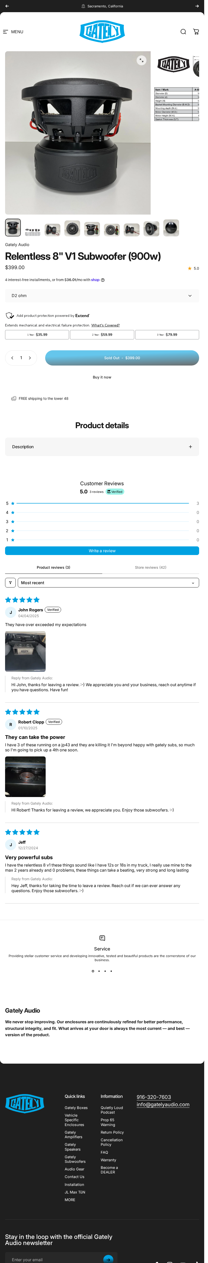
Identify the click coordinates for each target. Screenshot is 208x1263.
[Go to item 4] (72, 228)
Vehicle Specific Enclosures (74, 1120)
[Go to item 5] (92, 229)
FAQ (104, 1152)
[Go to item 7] (132, 229)
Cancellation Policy (112, 1142)
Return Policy (112, 1132)
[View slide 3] (105, 971)
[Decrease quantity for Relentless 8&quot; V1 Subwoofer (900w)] (11, 358)
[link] (154, 1097)
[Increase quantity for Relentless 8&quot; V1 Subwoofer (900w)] (31, 358)
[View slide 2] (99, 971)
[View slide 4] (111, 971)
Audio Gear (74, 1169)
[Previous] (7, 6)
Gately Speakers (73, 1146)
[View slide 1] (93, 971)
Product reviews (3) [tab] (53, 567)
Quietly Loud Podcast (112, 1110)
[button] (102, 503)
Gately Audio (17, 244)
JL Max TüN (75, 1192)
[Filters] (10, 582)
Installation (74, 1184)
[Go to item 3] (52, 230)
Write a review (102, 550)
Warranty (108, 1160)
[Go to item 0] (13, 227)
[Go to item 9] (171, 227)
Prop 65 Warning (108, 1122)
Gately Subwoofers (75, 1159)
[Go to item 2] (33, 232)
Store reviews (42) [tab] (150, 567)
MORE (70, 1200)
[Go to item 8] (151, 228)
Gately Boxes (76, 1107)
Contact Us (74, 1176)
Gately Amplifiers (73, 1134)
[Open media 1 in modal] (141, 60)
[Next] (197, 6)
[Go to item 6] (112, 230)
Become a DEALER (109, 1169)
